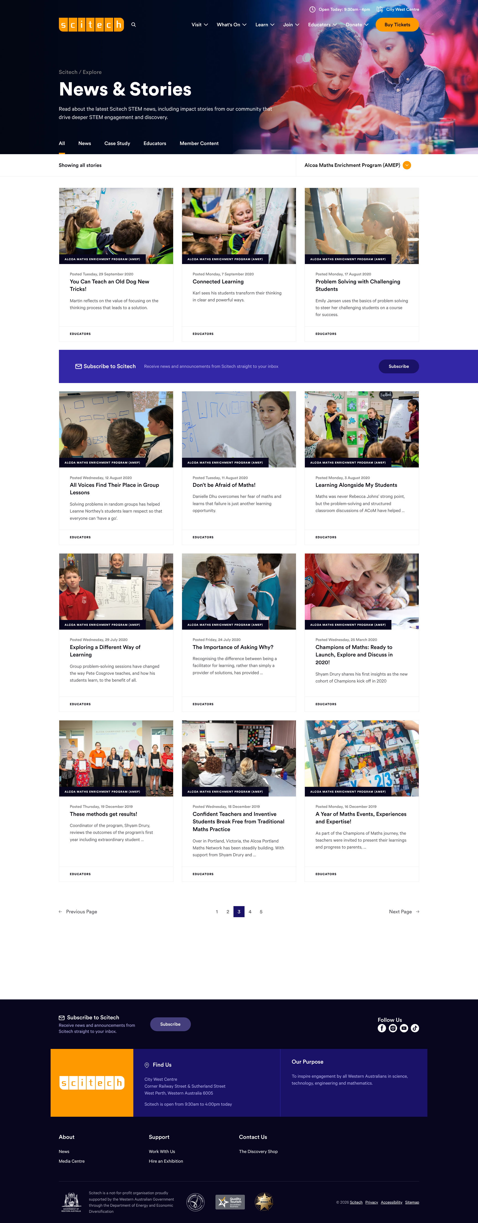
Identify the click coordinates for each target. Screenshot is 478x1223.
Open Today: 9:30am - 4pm (344, 9)
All (62, 143)
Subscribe (399, 366)
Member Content (199, 143)
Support (159, 1137)
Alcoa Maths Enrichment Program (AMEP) (352, 165)
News (84, 143)
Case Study (117, 143)
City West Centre (402, 9)
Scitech (68, 72)
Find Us (162, 1064)
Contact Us (253, 1137)
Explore (92, 72)
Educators (155, 143)
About (67, 1137)
